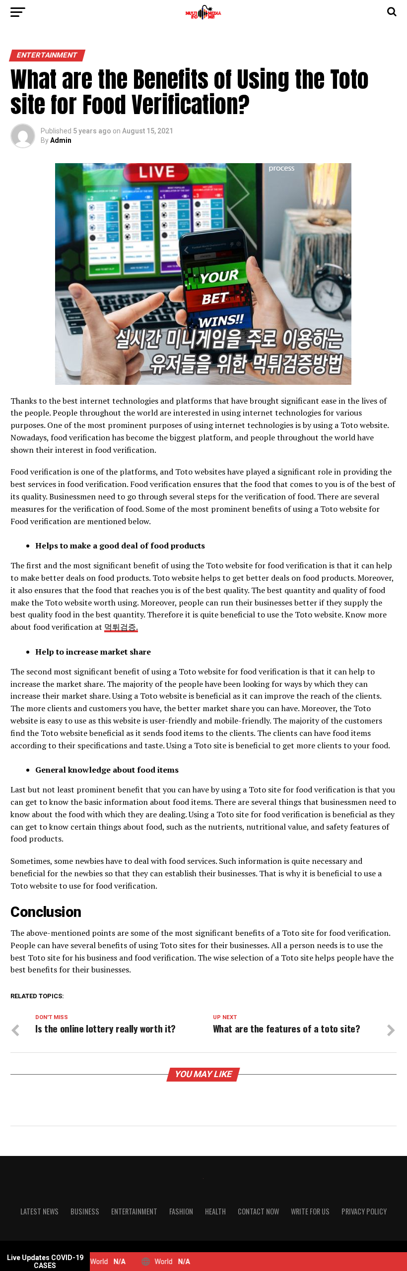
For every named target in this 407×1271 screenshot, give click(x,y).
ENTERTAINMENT (134, 1211)
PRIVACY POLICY (364, 1211)
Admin (60, 140)
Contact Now (258, 1211)
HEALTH (215, 1211)
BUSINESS (84, 1211)
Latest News (39, 1211)
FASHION (181, 1211)
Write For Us (310, 1211)
